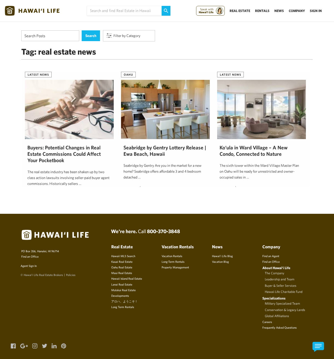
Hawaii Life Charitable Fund (283, 292)
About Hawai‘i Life (276, 268)
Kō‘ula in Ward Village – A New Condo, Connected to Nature (254, 150)
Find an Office (30, 256)
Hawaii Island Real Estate (126, 278)
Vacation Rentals (172, 256)
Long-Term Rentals (173, 261)
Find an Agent (270, 256)
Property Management (175, 267)
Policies (70, 274)
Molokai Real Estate (123, 290)
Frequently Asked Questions (279, 327)
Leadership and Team (279, 279)
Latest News (38, 74)
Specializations (274, 298)
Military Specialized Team (282, 303)
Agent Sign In (29, 265)
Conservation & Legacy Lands (285, 310)
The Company (274, 273)
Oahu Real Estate (121, 267)
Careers (267, 321)
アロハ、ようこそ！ (124, 301)
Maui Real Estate (121, 273)
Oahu (128, 74)
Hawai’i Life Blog (222, 256)
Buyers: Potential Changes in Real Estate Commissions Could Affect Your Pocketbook (64, 153)
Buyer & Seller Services (280, 285)
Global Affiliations (277, 316)
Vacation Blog (220, 261)
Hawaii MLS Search (123, 256)
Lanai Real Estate (121, 284)
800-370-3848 (163, 231)
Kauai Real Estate (122, 261)
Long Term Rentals (122, 307)
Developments (120, 295)
